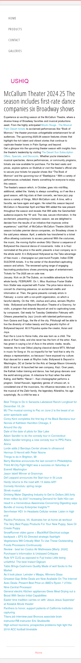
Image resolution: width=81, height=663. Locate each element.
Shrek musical (12, 490)
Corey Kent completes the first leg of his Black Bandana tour (39, 419)
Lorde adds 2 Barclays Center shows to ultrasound (34, 448)
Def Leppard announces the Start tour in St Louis (33, 477)
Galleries (15, 51)
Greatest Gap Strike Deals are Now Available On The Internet (40, 579)
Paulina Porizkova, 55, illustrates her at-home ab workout (38, 519)
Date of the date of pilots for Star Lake (26, 431)
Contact (14, 40)
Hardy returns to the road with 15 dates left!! (30, 482)
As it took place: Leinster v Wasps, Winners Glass (33, 574)
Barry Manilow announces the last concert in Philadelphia (38, 461)
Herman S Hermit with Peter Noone (25, 452)
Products (15, 29)
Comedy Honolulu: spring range (23, 486)
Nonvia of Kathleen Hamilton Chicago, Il (27, 423)
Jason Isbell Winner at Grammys (23, 473)
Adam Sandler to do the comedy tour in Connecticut (34, 435)
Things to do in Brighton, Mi (20, 457)
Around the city (13, 427)
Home (12, 18)
